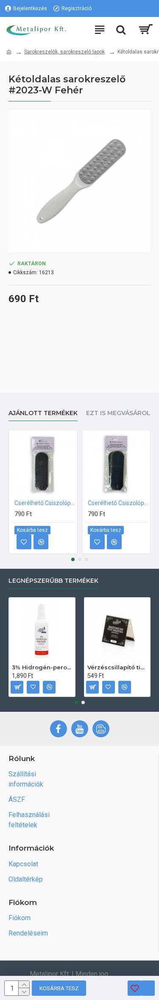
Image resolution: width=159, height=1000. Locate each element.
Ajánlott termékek (43, 413)
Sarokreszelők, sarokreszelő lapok (64, 52)
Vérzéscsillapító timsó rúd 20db (117, 667)
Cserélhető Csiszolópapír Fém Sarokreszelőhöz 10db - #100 (44, 503)
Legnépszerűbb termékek (53, 580)
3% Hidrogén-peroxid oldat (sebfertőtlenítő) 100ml (42, 667)
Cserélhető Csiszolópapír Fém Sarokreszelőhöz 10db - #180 (118, 503)
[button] (73, 559)
